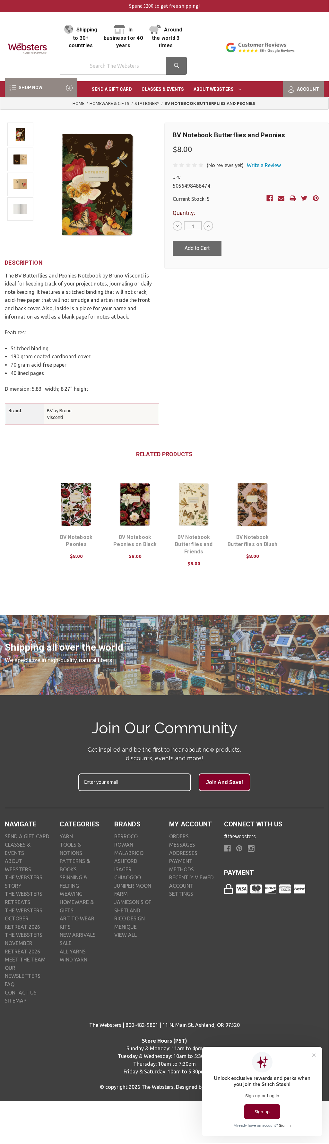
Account (307, 89)
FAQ (9, 984)
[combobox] (123, 66)
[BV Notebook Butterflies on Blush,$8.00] (252, 504)
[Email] (281, 198)
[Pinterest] (316, 198)
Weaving (71, 894)
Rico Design (129, 918)
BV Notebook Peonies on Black (135, 540)
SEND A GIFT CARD (27, 836)
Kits (65, 927)
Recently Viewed (191, 877)
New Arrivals (78, 935)
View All (125, 935)
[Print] (293, 198)
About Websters (214, 89)
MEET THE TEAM (25, 959)
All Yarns (73, 951)
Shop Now (30, 87)
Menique (125, 927)
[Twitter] (304, 198)
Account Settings (181, 890)
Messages (182, 845)
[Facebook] (269, 198)
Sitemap (15, 1000)
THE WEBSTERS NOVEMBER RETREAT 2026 (23, 943)
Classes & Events (163, 89)
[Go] (176, 66)
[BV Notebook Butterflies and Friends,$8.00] (193, 504)
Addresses (183, 853)
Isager (123, 869)
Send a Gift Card (112, 89)
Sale (66, 943)
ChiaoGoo (127, 877)
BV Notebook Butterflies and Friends (193, 544)
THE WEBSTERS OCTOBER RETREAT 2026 (23, 919)
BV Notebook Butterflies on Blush (252, 540)
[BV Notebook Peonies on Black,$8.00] (134, 504)
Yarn (66, 836)
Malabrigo (128, 853)
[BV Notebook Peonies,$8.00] (76, 504)
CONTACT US (21, 992)
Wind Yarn (73, 959)
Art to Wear (77, 918)
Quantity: (184, 212)
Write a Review (264, 165)
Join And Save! (224, 782)
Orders (179, 836)
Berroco (126, 836)
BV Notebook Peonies (76, 540)
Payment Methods (181, 865)
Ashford (125, 861)
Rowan (123, 845)
